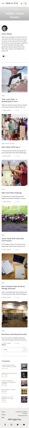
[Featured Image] (14, 79)
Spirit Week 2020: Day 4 (11, 147)
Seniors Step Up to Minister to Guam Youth (8, 398)
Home (11, 9)
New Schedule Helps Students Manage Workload (13, 287)
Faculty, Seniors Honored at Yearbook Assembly (9, 382)
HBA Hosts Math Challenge (12, 193)
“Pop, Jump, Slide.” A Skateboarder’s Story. (10, 100)
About (3, 414)
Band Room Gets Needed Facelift (14, 334)
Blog (3, 417)
